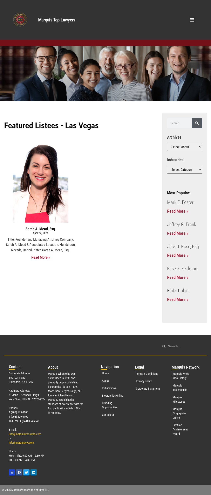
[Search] (197, 123)
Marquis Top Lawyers (56, 20)
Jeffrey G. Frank (181, 224)
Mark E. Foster (180, 202)
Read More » (40, 257)
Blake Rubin (178, 290)
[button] (192, 19)
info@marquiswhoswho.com (25, 434)
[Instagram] (12, 472)
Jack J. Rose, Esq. (183, 246)
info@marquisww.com (21, 442)
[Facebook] (19, 472)
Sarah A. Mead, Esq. (41, 229)
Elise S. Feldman (182, 268)
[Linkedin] (33, 472)
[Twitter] (26, 472)
